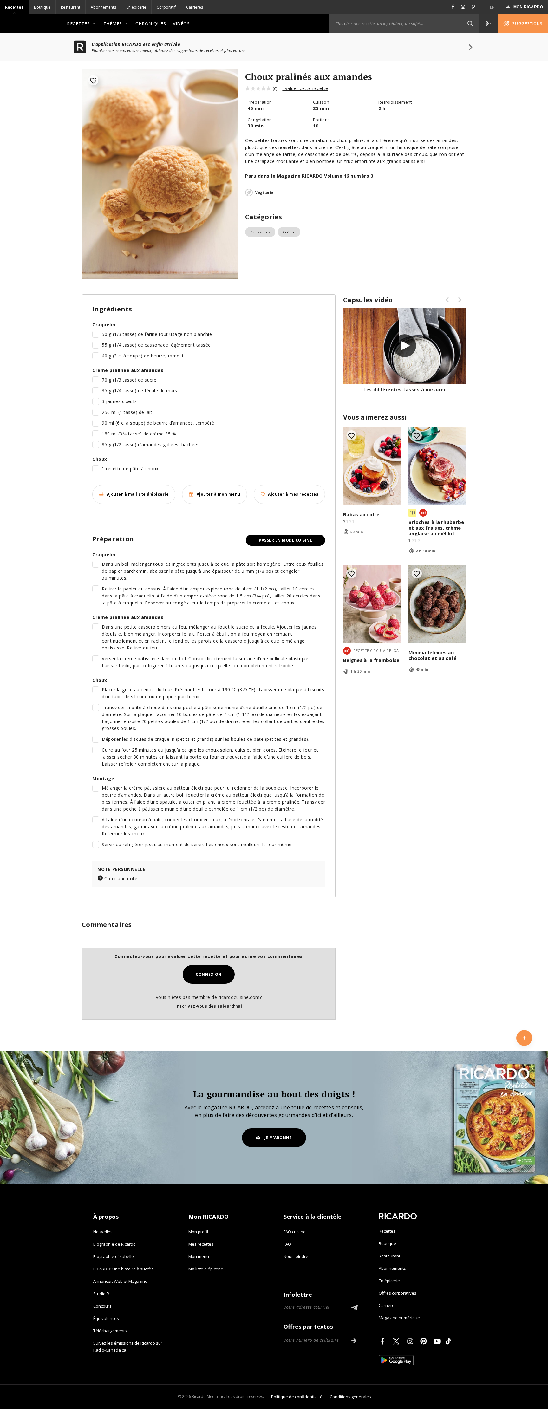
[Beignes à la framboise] (372, 604)
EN (492, 7)
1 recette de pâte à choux (130, 469)
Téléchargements (110, 1331)
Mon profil (198, 1232)
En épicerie (136, 7)
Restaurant (70, 7)
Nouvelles (103, 1232)
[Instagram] (411, 1341)
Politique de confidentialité (297, 1396)
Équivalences (106, 1318)
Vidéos (181, 24)
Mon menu (198, 1256)
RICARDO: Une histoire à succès (123, 1269)
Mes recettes (200, 1244)
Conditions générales (350, 1396)
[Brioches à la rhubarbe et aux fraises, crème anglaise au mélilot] (437, 466)
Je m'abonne (278, 1137)
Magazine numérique (399, 1318)
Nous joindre (296, 1256)
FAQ (287, 1244)
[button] (470, 23)
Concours (102, 1306)
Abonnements (103, 7)
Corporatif (166, 7)
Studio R (101, 1293)
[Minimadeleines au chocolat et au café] (437, 604)
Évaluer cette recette (305, 88)
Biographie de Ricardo (114, 1244)
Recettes (14, 7)
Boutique (42, 7)
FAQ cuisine (295, 1232)
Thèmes (112, 24)
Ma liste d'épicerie (205, 1269)
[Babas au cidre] (372, 466)
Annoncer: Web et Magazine (120, 1281)
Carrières (194, 7)
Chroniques (150, 24)
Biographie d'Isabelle (113, 1256)
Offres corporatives (397, 1293)
